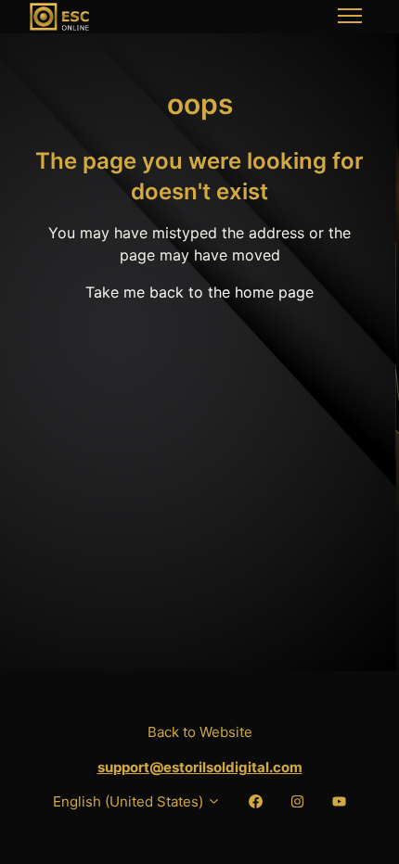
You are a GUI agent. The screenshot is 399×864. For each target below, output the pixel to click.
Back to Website (200, 732)
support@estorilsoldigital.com (199, 767)
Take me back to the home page (199, 292)
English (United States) (130, 801)
